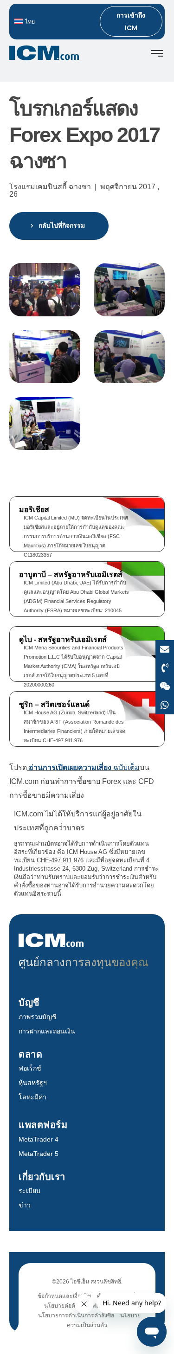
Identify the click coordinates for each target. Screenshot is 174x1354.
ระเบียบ (29, 1190)
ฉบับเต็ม (84, 767)
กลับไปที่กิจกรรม (62, 225)
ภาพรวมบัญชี (38, 1016)
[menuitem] (53, 21)
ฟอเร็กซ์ (30, 1068)
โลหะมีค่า (32, 1097)
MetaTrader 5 (38, 1153)
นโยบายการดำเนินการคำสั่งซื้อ (76, 1315)
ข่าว (25, 1205)
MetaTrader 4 (38, 1139)
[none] (53, 21)
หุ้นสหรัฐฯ (33, 1082)
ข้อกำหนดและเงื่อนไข (64, 1296)
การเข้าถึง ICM (130, 21)
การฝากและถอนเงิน (47, 1031)
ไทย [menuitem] (30, 21)
